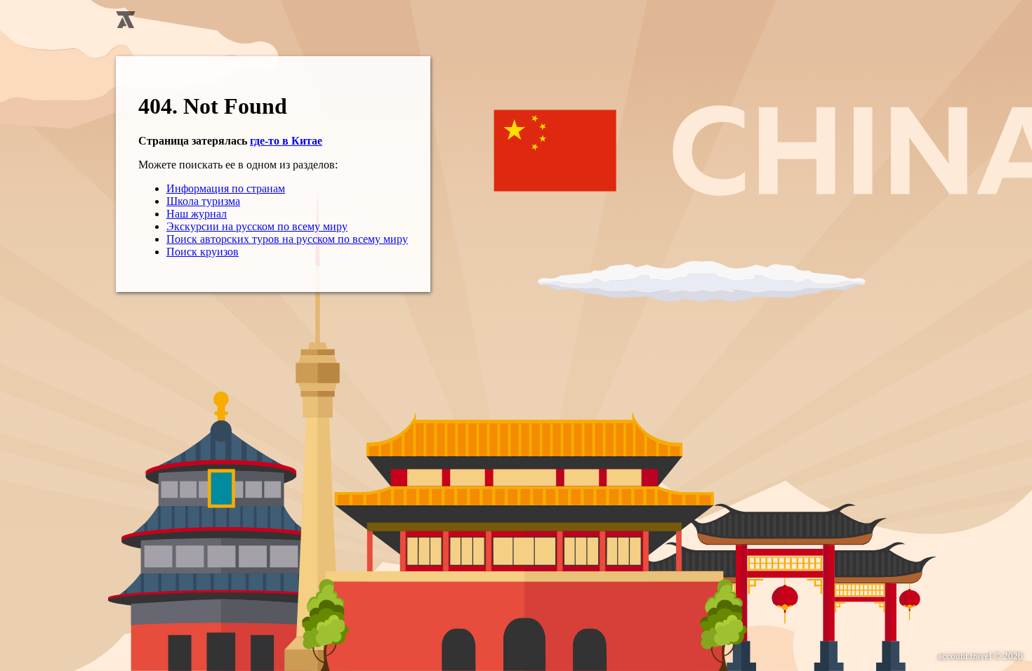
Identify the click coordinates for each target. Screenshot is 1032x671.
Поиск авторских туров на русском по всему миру (287, 239)
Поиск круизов (202, 252)
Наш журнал (196, 214)
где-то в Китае (286, 141)
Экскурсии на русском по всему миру (257, 226)
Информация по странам (225, 188)
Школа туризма (203, 201)
